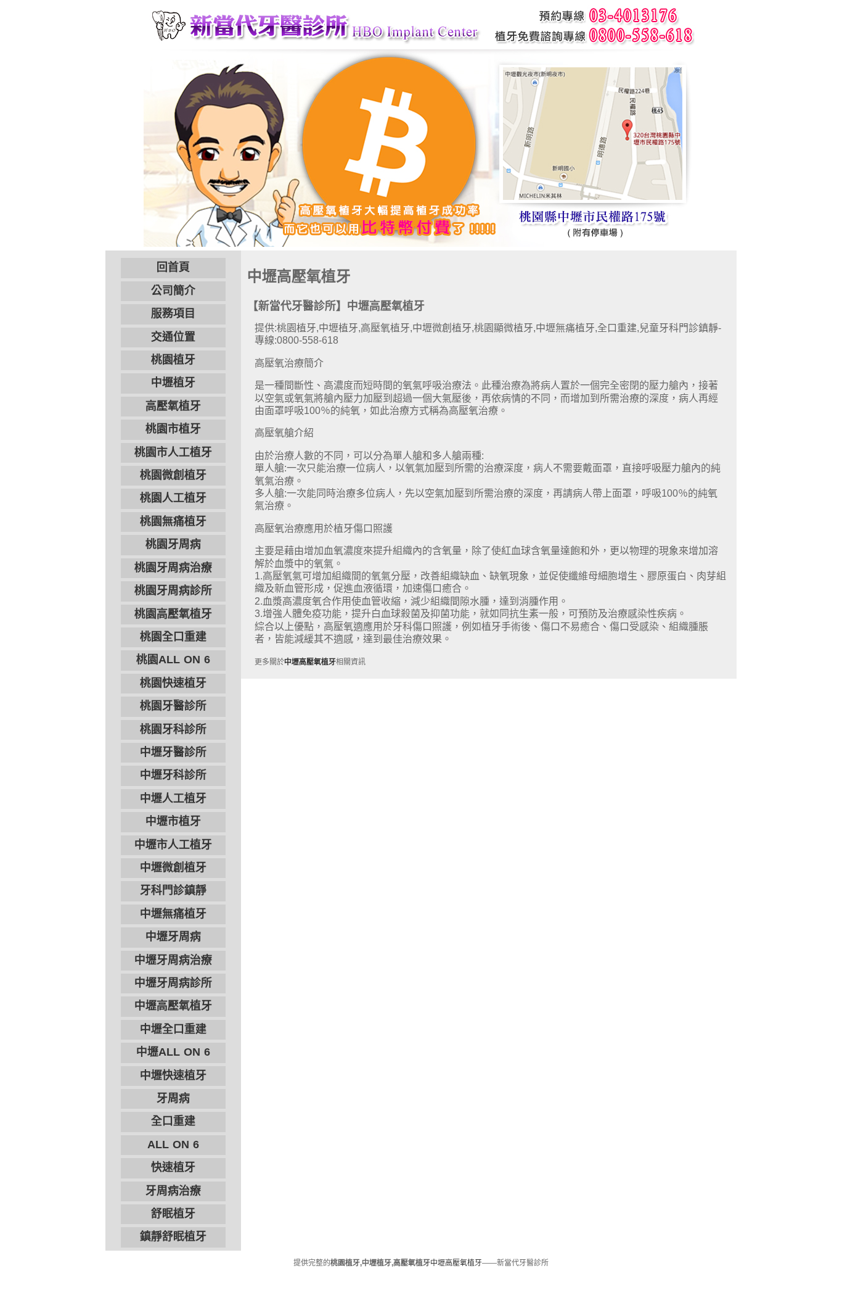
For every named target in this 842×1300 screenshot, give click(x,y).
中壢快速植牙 (173, 1075)
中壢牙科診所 (173, 775)
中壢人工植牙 (173, 798)
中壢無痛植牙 (173, 914)
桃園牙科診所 (173, 729)
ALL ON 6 (173, 1144)
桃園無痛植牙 (173, 521)
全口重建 (173, 1121)
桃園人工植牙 (173, 498)
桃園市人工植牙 (173, 452)
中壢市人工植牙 (173, 844)
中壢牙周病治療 (173, 960)
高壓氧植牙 (173, 406)
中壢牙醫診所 (173, 752)
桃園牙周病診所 (173, 590)
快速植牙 (173, 1167)
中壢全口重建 (173, 1029)
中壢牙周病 (173, 936)
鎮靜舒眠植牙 (173, 1236)
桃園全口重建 (173, 637)
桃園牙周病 (173, 544)
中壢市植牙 (173, 821)
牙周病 (173, 1098)
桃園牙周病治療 (173, 567)
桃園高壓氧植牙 (173, 614)
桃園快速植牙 (173, 683)
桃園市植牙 (173, 429)
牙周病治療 (173, 1191)
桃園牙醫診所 (173, 706)
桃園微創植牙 (173, 475)
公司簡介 (173, 290)
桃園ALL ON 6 (173, 659)
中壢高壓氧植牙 (173, 1006)
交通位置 (173, 337)
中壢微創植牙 (173, 867)
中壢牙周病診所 (173, 983)
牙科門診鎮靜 (173, 890)
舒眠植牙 (173, 1213)
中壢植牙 (173, 382)
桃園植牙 (173, 360)
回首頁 (173, 267)
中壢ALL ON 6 (173, 1052)
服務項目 (173, 313)
